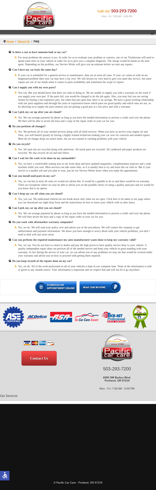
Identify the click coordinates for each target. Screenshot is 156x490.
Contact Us (39, 358)
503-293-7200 (124, 11)
